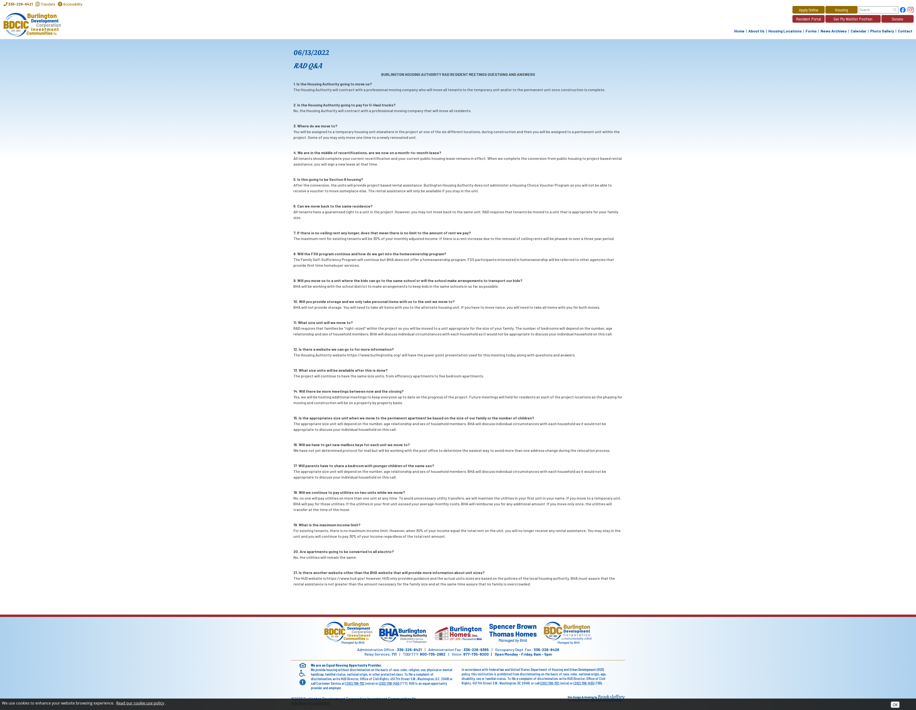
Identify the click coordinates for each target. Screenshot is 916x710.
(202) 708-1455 (389, 683)
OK (895, 704)
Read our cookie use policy (140, 703)
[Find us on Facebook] (903, 10)
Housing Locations (785, 31)
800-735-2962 (432, 654)
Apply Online (808, 9)
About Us (756, 31)
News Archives (834, 31)
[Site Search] (895, 9)
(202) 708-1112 (354, 683)
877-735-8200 (476, 654)
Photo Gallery (882, 31)
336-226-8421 (409, 649)
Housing (841, 9)
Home (739, 31)
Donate (897, 18)
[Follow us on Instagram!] (911, 10)
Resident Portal (808, 18)
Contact (905, 31)
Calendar (858, 31)
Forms (811, 31)
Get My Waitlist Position (853, 18)
